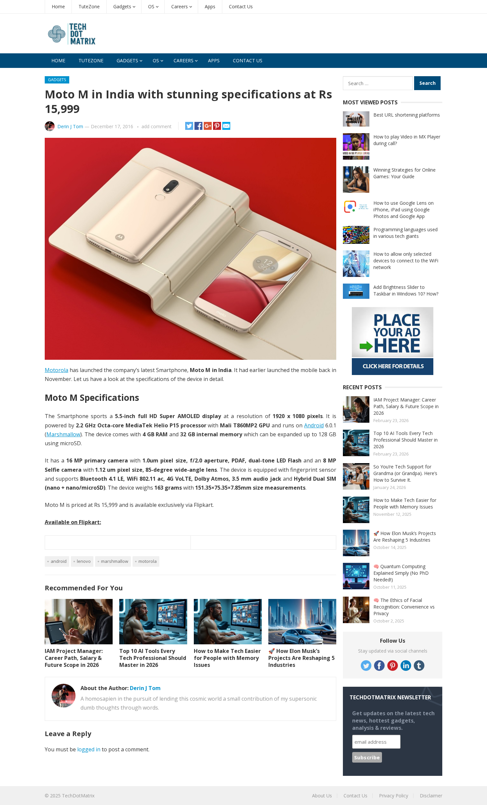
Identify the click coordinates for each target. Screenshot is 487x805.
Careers (179, 6)
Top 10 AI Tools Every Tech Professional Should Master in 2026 (152, 658)
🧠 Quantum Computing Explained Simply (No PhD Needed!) (401, 573)
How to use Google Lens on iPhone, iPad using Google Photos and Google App (403, 209)
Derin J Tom (70, 126)
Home (58, 6)
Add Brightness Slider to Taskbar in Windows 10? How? (405, 290)
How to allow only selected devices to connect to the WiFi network (405, 260)
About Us (322, 795)
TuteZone (89, 6)
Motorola (56, 370)
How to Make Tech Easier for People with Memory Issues (227, 658)
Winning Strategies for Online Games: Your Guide (404, 173)
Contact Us (241, 6)
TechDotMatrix (78, 795)
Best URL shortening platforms (406, 115)
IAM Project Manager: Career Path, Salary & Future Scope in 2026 (74, 658)
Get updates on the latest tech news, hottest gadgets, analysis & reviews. (393, 720)
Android (314, 425)
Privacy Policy (393, 795)
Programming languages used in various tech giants (405, 232)
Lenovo (84, 561)
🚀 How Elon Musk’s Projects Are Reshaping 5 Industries (301, 658)
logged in (88, 749)
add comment (156, 126)
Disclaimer (431, 795)
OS (151, 6)
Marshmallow (63, 434)
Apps (210, 6)
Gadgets (122, 6)
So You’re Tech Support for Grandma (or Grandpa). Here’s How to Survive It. (405, 473)
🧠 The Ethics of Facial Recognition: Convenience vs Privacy (404, 607)
